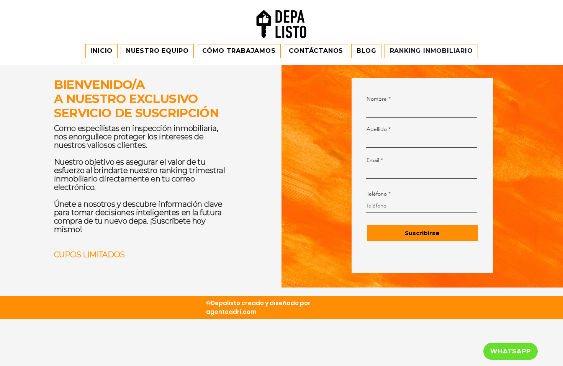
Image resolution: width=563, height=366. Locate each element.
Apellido (377, 129)
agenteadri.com (231, 312)
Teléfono (377, 193)
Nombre (377, 98)
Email (373, 160)
